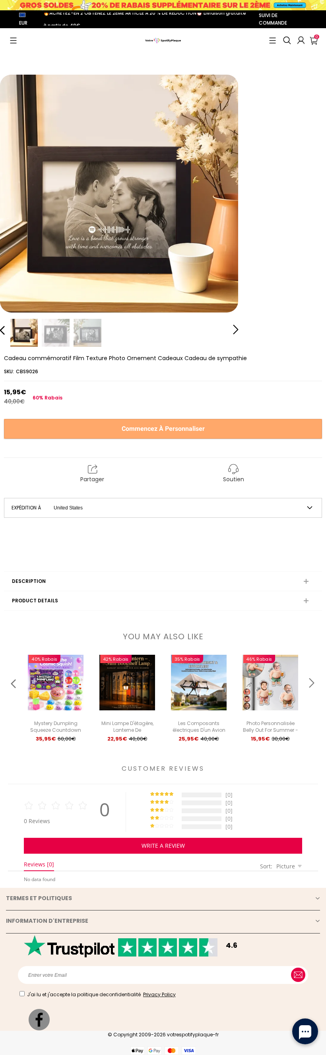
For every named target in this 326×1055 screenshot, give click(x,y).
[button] (13, 40)
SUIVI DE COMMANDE (273, 19)
